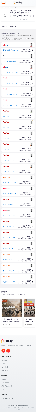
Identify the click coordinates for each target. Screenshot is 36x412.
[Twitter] (8, 351)
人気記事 (4, 363)
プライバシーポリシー (7, 398)
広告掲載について (6, 386)
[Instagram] (3, 351)
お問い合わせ (5, 382)
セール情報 (4, 367)
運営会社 (4, 379)
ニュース (4, 389)
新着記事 (4, 360)
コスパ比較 (4, 370)
